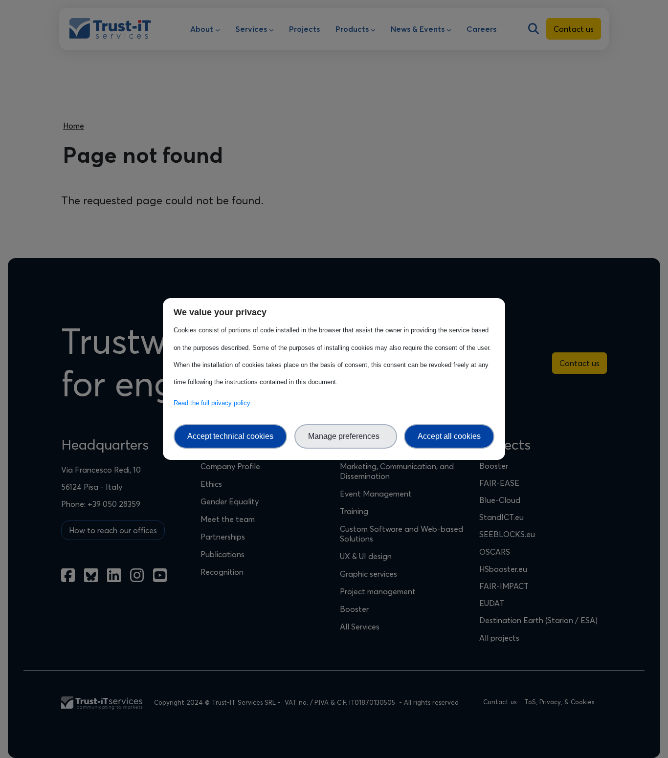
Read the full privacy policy (214, 403)
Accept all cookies (449, 436)
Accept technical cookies (230, 436)
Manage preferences (345, 436)
